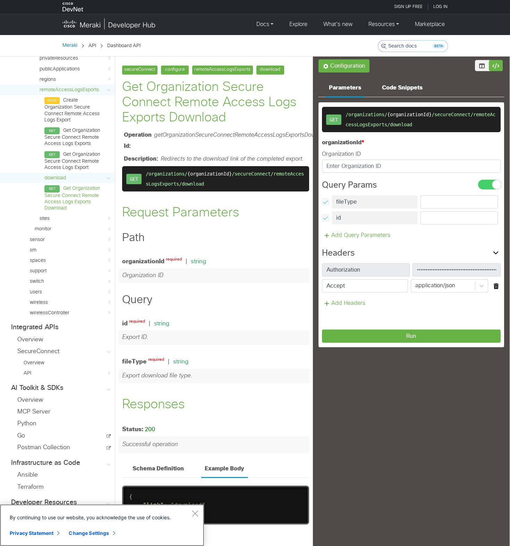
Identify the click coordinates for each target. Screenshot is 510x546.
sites (45, 218)
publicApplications (60, 69)
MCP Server (33, 412)
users (36, 292)
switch (37, 281)
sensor (37, 239)
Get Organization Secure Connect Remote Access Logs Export (72, 161)
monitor (43, 229)
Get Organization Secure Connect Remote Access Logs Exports (72, 137)
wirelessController (49, 312)
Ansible (27, 475)
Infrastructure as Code (45, 463)
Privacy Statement (31, 533)
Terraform (30, 487)
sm (33, 250)
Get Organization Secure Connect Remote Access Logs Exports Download (72, 198)
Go (21, 436)
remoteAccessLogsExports (69, 89)
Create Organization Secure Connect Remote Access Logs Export (72, 110)
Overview (30, 340)
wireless (39, 302)
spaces (38, 260)
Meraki (69, 45)
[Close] (195, 513)
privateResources (59, 58)
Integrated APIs (35, 327)
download (55, 178)
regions (48, 79)
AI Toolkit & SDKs (37, 388)
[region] (102, 525)
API (27, 373)
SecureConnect (38, 352)
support (38, 270)
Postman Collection (43, 448)
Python (26, 424)
